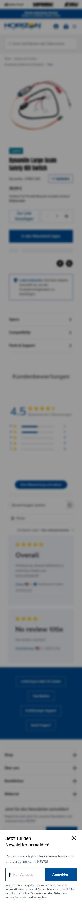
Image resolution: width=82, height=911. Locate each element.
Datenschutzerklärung (27, 897)
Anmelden (60, 874)
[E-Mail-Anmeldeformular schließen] (74, 838)
